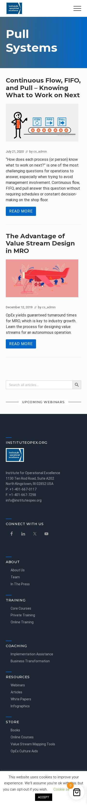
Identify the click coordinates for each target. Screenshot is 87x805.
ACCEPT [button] (43, 797)
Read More (21, 212)
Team (15, 577)
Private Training (23, 615)
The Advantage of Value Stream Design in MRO (40, 243)
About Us (18, 570)
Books (15, 730)
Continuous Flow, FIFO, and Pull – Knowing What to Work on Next (43, 88)
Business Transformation (30, 661)
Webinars (18, 685)
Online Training (22, 622)
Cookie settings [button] (66, 789)
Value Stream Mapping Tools (33, 744)
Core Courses (21, 608)
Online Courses (22, 737)
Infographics (20, 706)
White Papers (21, 699)
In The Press (20, 584)
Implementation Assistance (32, 654)
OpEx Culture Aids (24, 751)
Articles (16, 692)
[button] (77, 8)
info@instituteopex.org (24, 500)
